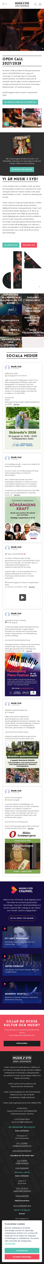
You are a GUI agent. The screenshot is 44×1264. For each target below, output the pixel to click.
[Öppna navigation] (40, 4)
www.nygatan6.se (22, 1196)
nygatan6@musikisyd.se (22, 1191)
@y (22, 1163)
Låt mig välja (10, 1243)
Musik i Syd (16, 366)
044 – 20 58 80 (22, 1143)
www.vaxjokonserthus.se (22, 1205)
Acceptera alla (22, 1250)
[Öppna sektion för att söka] (35, 4)
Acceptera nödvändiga (22, 1257)
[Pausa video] (42, 48)
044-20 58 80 (22, 1160)
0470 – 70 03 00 (22, 1188)
